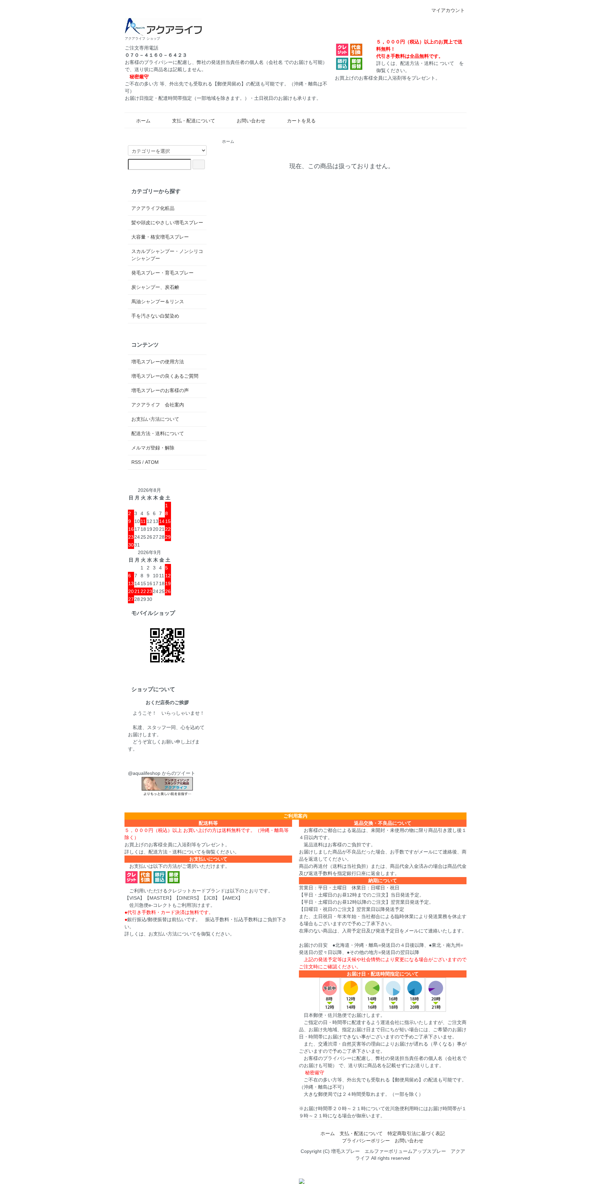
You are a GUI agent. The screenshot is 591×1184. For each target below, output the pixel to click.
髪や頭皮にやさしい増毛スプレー (167, 222)
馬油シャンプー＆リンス (157, 301)
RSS (136, 462)
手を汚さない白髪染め (155, 316)
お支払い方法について (155, 419)
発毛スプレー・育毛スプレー (162, 272)
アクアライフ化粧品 (152, 208)
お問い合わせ (251, 120)
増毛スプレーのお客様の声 (160, 390)
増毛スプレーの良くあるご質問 (164, 376)
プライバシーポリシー (366, 1140)
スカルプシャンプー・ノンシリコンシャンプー (167, 254)
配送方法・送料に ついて (427, 63)
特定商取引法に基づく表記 (416, 1133)
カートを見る (301, 120)
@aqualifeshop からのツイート (161, 773)
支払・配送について (193, 120)
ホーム (143, 120)
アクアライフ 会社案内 (157, 404)
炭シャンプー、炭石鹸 (155, 287)
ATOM (152, 462)
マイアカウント (448, 10)
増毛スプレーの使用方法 (157, 361)
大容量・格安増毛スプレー (160, 237)
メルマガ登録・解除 (152, 447)
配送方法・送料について (157, 433)
